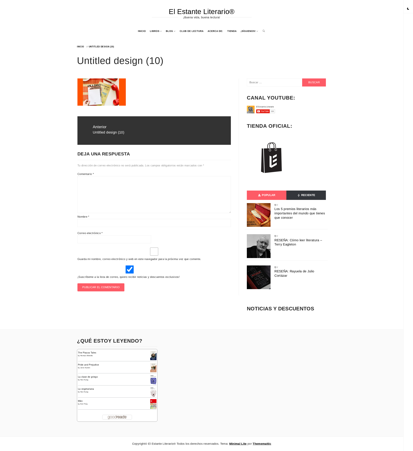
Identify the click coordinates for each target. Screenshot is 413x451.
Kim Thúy (84, 404)
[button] (408, 9)
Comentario (85, 174)
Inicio (142, 31)
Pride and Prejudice (88, 364)
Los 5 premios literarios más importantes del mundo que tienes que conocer (299, 213)
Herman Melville (86, 355)
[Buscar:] (274, 82)
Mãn (80, 401)
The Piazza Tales (87, 352)
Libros (154, 31)
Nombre (83, 216)
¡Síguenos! (248, 31)
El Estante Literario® (201, 11)
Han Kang (84, 380)
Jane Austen (85, 368)
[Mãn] (153, 404)
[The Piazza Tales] (153, 355)
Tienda (232, 31)
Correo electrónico (90, 233)
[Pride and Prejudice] (153, 367)
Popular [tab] (268, 195)
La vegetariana (86, 389)
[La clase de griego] (153, 380)
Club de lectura (192, 31)
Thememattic (262, 443)
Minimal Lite (238, 443)
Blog (169, 31)
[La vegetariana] (153, 392)
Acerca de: (215, 31)
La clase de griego (88, 376)
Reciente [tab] (307, 195)
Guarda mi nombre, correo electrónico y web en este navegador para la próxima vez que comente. (139, 259)
